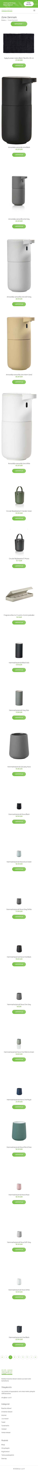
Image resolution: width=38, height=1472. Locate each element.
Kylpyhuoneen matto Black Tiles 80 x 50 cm (19, 58)
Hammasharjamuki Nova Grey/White (19, 909)
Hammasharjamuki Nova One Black (19, 957)
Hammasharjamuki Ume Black (19, 1337)
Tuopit (3, 1422)
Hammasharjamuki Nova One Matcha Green (19, 1052)
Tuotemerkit (5, 1425)
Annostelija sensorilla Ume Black (19, 147)
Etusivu (3, 20)
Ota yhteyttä (5, 1448)
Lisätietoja (19, 65)
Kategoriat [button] (18, 24)
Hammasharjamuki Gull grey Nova (19, 767)
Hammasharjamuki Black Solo (19, 663)
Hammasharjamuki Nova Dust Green (19, 862)
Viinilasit (3, 1429)
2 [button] (14, 1357)
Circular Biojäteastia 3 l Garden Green (19, 511)
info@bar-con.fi (6, 1397)
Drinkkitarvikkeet (6, 1412)
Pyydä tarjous (28, 3)
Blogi (3, 1445)
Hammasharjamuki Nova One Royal (19, 1100)
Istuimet (3, 1415)
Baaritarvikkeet (6, 1408)
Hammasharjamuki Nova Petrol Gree (19, 1147)
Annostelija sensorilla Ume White (19, 463)
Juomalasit (4, 1419)
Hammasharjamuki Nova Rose (19, 1195)
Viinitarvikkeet (5, 1432)
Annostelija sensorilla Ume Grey (19, 219)
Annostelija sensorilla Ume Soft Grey (19, 297)
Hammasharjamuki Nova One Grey (19, 1004)
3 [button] (18, 1357)
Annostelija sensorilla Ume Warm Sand (19, 375)
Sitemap (4, 1458)
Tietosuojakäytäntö (7, 1455)
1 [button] (10, 1357)
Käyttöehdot (5, 1451)
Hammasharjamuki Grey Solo (19, 710)
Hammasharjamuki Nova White (19, 1290)
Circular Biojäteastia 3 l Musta (19, 558)
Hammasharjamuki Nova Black (19, 814)
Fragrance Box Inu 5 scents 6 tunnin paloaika (19, 615)
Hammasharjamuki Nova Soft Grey (19, 1242)
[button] (31, 1357)
